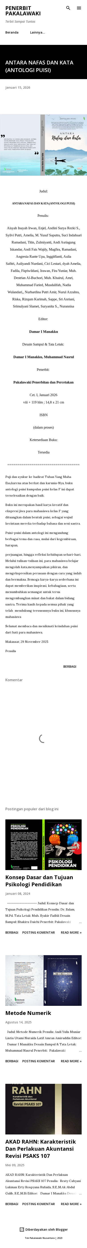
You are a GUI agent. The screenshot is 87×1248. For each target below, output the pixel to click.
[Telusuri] (68, 8)
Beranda (12, 32)
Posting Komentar (38, 932)
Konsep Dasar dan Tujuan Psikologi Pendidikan (39, 880)
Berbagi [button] (69, 666)
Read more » (71, 932)
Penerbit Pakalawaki (23, 10)
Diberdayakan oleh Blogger (46, 1229)
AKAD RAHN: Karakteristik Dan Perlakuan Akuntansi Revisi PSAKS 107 (40, 1148)
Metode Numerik (28, 1012)
